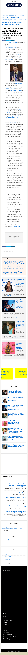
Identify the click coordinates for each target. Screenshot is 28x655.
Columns (5, 622)
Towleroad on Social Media (9, 558)
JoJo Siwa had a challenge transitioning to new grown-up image (15, 438)
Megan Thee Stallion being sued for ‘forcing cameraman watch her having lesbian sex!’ (19, 304)
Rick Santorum (18, 83)
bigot (6, 47)
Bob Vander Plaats (12, 47)
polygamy (17, 54)
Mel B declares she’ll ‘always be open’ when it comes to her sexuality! (20, 282)
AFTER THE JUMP (15, 226)
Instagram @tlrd (18, 540)
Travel (4, 616)
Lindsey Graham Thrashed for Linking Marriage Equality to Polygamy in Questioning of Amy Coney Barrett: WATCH (14, 262)
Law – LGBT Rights (8, 620)
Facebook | (11, 540)
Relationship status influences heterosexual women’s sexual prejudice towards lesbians (15, 430)
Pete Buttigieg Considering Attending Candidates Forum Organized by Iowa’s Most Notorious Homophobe (13, 272)
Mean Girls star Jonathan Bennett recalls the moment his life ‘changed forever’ (20, 325)
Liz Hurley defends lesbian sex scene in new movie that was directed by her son (16, 445)
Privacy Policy (6, 559)
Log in (18, 651)
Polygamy (12, 254)
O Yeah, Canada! (22, 492)
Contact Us (5, 554)
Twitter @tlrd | (5, 540)
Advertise (5, 553)
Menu (15, 1)
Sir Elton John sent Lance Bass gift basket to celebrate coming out (19, 345)
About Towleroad (7, 556)
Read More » (9, 295)
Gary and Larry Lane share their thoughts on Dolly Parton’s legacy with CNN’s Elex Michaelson (15, 485)
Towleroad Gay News (14, 5)
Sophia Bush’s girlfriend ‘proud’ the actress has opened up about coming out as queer (15, 392)
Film (4, 618)
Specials (5, 624)
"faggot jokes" (8, 112)
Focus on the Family (10, 88)
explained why (13, 122)
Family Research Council (16, 90)
